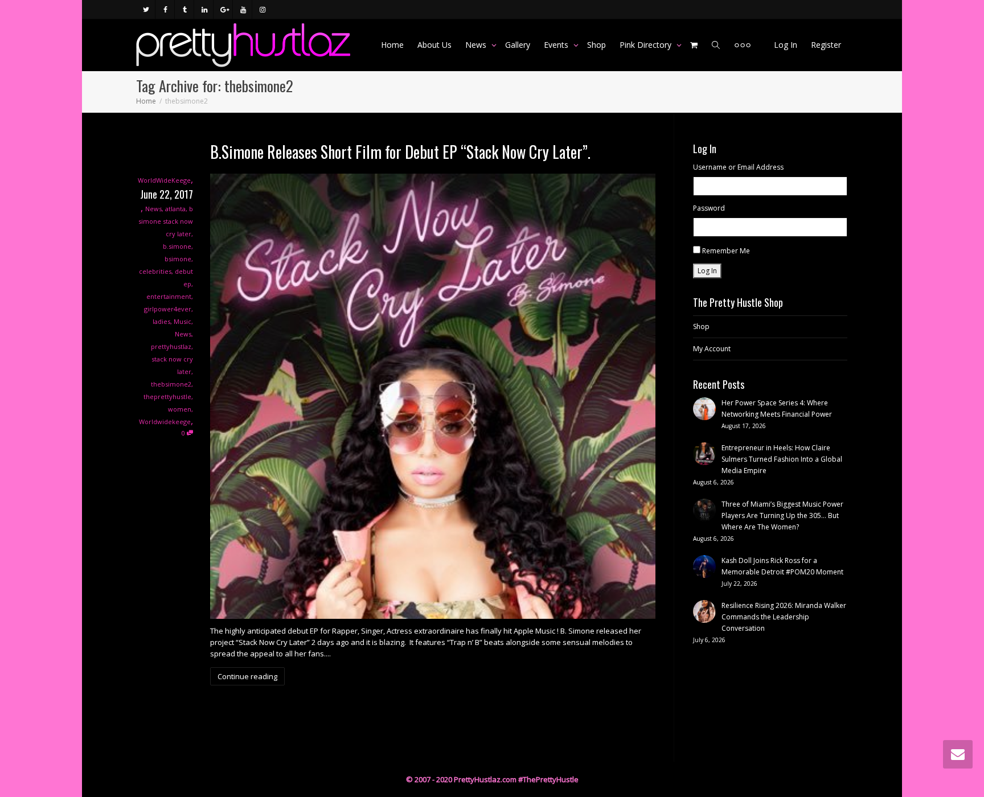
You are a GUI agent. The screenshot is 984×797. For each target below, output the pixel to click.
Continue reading (247, 676)
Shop (596, 44)
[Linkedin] (204, 9)
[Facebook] (165, 9)
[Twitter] (146, 9)
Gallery (517, 44)
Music (182, 321)
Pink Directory (647, 44)
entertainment (168, 296)
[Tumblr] (184, 9)
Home (392, 44)
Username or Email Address (738, 167)
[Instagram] (262, 9)
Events (557, 44)
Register (826, 44)
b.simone (177, 246)
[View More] (742, 45)
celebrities (155, 271)
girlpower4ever (167, 309)
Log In (785, 44)
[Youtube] (242, 9)
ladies (161, 321)
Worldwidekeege (165, 421)
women (179, 409)
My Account (712, 349)
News (477, 44)
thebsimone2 (171, 384)
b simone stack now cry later (165, 221)
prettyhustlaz (171, 346)
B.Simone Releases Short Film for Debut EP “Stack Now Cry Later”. (400, 151)
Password (709, 208)
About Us (434, 44)
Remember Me (726, 251)
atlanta (175, 208)
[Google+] (223, 9)
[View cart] (694, 45)
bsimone (178, 258)
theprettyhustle (167, 396)
